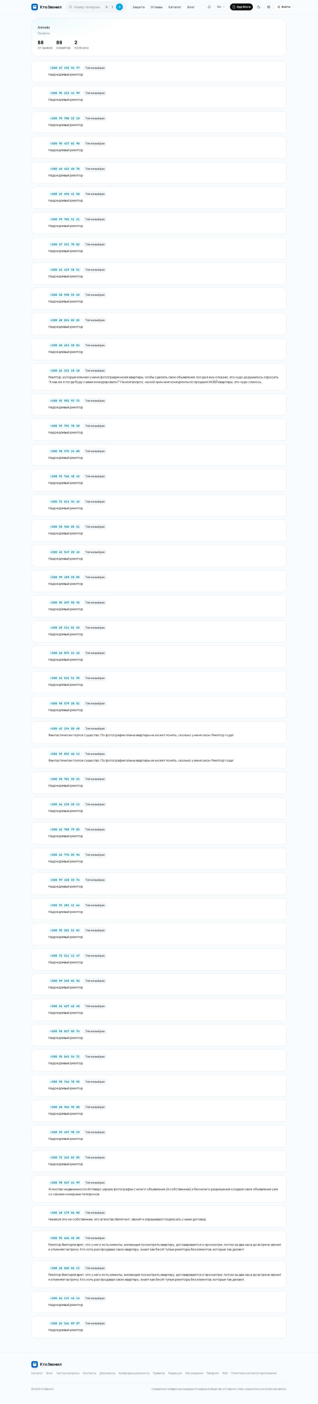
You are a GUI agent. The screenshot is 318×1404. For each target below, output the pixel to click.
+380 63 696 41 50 (65, 194)
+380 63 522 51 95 (65, 678)
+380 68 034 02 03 (65, 320)
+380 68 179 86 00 (65, 1213)
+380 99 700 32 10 (65, 118)
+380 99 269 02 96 (65, 981)
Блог (191, 7)
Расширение (194, 1373)
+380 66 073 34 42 (65, 653)
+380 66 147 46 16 (65, 1298)
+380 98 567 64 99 (65, 1182)
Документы (107, 1373)
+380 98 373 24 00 (65, 451)
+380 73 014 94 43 (65, 501)
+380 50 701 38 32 (65, 779)
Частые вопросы (67, 1373)
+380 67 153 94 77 (65, 68)
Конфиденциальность (134, 1373)
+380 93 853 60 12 (65, 754)
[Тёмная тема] (259, 7)
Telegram (213, 1373)
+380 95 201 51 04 (65, 930)
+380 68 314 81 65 (65, 627)
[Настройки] (269, 7)
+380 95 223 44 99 (65, 93)
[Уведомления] (209, 7)
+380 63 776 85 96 (65, 855)
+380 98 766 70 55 (65, 1082)
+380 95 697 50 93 (65, 602)
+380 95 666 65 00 (65, 1238)
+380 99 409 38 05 (65, 577)
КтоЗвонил (51, 1364)
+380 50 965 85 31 (65, 527)
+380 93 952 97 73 (65, 401)
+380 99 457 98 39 (65, 1132)
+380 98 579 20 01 (65, 703)
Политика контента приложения (254, 1373)
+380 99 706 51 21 (65, 219)
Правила (159, 1373)
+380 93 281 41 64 (65, 905)
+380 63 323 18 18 (65, 370)
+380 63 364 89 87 (65, 1323)
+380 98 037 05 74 (65, 1031)
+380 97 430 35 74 (65, 880)
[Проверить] (119, 6)
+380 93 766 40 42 (65, 476)
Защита (139, 7)
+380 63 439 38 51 (65, 270)
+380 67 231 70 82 (65, 244)
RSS (225, 1373)
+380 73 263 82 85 (65, 1157)
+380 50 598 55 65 (65, 295)
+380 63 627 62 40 (65, 1006)
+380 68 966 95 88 (65, 1107)
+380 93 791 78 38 (65, 426)
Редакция (175, 1373)
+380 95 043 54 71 (65, 1056)
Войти (286, 7)
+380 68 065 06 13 (65, 1268)
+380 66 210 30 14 (65, 804)
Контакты (89, 1373)
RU (219, 7)
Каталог (175, 7)
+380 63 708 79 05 (65, 829)
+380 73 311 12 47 (65, 956)
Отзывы (156, 7)
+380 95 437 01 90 (65, 143)
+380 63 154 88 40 (65, 728)
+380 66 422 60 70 (65, 169)
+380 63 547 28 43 (65, 552)
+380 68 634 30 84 (65, 345)
